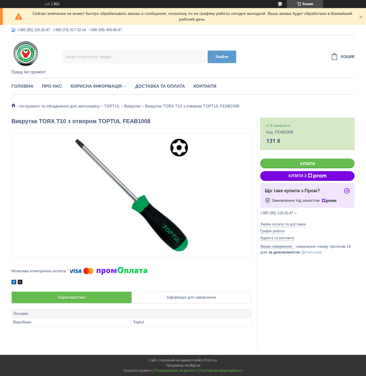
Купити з (298, 176)
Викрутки (132, 106)
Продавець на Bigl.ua (183, 365)
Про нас (52, 86)
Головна (22, 86)
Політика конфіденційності (221, 371)
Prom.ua (210, 360)
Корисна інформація (96, 86)
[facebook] (13, 283)
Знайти (221, 57)
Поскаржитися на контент (175, 371)
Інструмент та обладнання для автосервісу (59, 106)
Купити (307, 164)
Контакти (205, 86)
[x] (20, 283)
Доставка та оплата (160, 86)
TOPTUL (112, 106)
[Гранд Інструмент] (36, 53)
